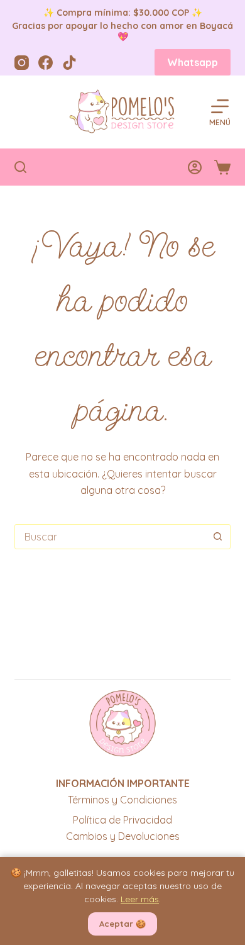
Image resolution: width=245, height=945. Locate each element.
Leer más (140, 899)
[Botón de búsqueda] (218, 537)
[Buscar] (20, 167)
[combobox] (110, 536)
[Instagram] (21, 62)
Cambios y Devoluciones (123, 836)
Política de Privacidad (122, 820)
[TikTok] (69, 62)
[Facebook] (45, 62)
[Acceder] (195, 167)
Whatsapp (192, 62)
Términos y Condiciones (122, 799)
